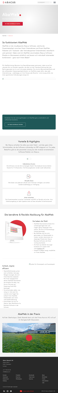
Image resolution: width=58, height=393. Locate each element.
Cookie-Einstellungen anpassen (10, 386)
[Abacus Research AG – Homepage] (8, 2)
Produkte (18, 375)
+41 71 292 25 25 (7, 370)
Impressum (5, 377)
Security (31, 379)
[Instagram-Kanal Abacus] (7, 391)
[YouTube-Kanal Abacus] (11, 391)
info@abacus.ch (6, 371)
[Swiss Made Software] (27, 391)
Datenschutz (6, 379)
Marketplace (19, 379)
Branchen (18, 377)
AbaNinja (40, 248)
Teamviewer (32, 377)
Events (43, 379)
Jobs (43, 382)
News (43, 375)
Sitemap (5, 380)
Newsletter (44, 377)
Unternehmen (45, 380)
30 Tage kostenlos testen (12, 23)
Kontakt (5, 375)
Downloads (31, 375)
